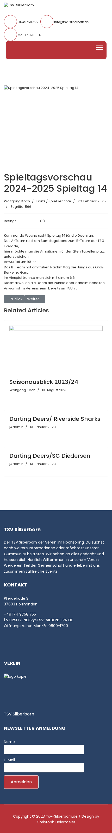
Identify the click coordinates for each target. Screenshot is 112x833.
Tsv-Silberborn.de (62, 816)
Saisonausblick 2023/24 (43, 382)
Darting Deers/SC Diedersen (49, 456)
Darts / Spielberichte (53, 201)
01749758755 (28, 22)
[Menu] (99, 47)
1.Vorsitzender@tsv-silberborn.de (38, 620)
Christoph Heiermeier (56, 822)
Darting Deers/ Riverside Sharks (55, 419)
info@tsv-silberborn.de (71, 22)
